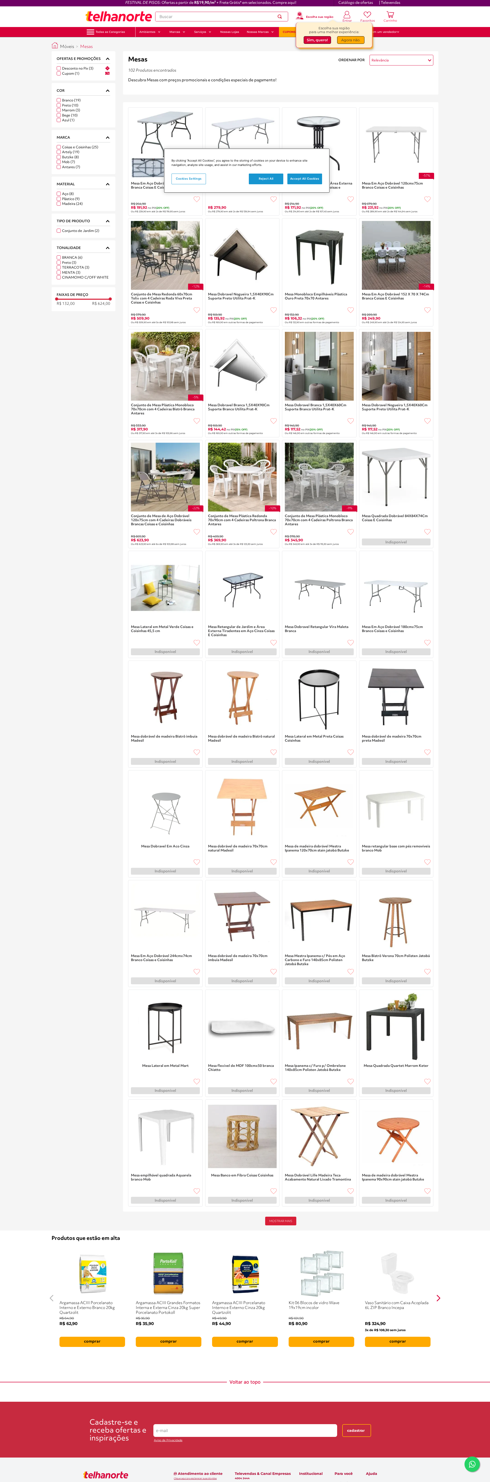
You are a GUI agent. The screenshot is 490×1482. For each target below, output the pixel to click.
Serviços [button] (200, 32)
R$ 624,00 (101, 304)
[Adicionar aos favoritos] (197, 199)
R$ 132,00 (66, 304)
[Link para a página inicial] (55, 45)
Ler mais (135, 87)
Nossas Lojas (229, 32)
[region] (247, 170)
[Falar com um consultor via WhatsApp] (472, 1464)
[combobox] (221, 16)
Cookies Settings (189, 178)
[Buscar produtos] (281, 16)
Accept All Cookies (304, 178)
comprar (92, 1342)
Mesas (86, 47)
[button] (110, 32)
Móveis (67, 47)
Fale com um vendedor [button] (380, 32)
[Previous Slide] (51, 1298)
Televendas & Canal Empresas (263, 1474)
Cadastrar (356, 1430)
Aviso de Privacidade (168, 1440)
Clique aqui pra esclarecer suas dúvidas (195, 1478)
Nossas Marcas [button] (258, 32)
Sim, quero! (317, 40)
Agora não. (350, 40)
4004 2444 (242, 1478)
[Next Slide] (438, 1298)
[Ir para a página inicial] (118, 16)
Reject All (266, 178)
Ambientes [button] (147, 32)
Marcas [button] (174, 32)
